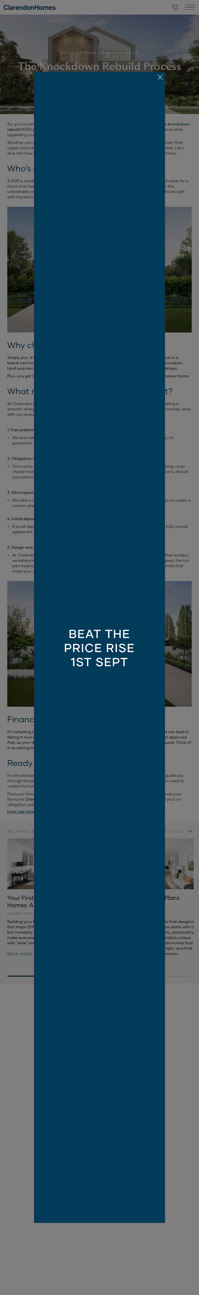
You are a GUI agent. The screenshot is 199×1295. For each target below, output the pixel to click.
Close (99, 647)
